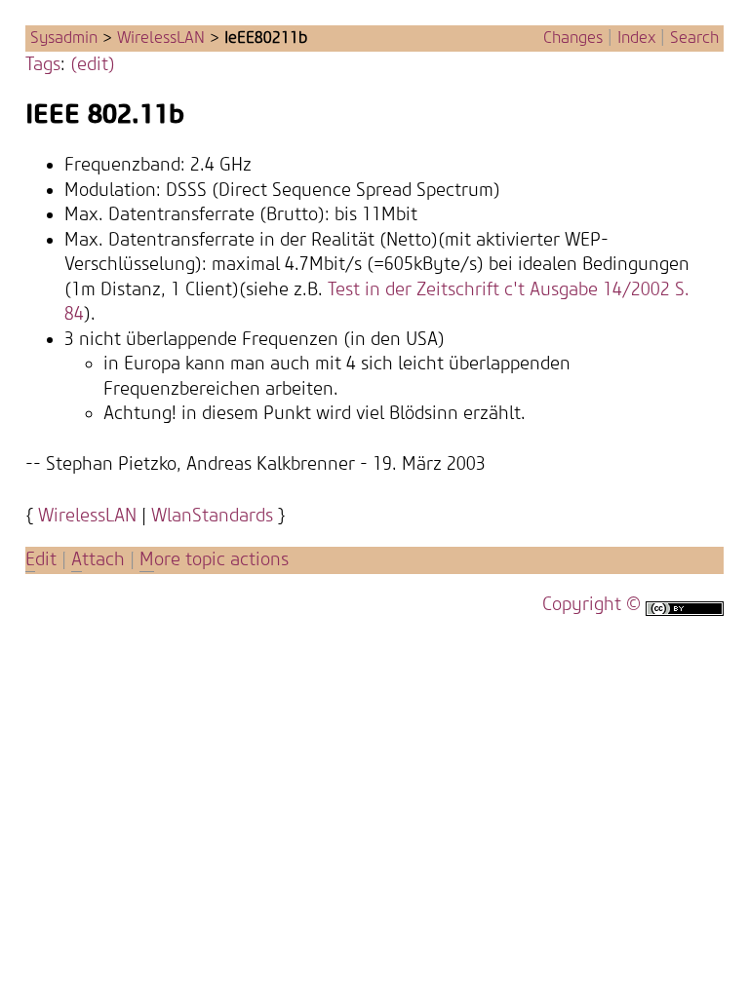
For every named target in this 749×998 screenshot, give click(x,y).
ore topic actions (214, 560)
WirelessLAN (161, 38)
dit (43, 560)
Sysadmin (64, 38)
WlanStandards (212, 516)
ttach (98, 560)
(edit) (92, 65)
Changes (573, 38)
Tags (42, 65)
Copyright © (591, 605)
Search (694, 38)
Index (636, 38)
